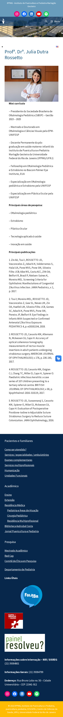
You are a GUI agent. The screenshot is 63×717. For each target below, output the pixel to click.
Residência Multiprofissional (22, 521)
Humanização (12, 470)
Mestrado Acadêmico (16, 550)
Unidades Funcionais (16, 475)
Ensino (8, 495)
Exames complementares (18, 460)
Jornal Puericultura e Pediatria (22, 531)
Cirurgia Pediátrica (17, 515)
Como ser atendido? (15, 449)
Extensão (10, 500)
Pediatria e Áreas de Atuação (22, 510)
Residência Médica (15, 505)
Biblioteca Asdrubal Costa (19, 526)
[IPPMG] (3, 21)
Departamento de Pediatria (20, 569)
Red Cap (9, 556)
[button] (46, 21)
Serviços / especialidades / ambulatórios (27, 454)
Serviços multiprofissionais (19, 465)
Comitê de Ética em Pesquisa (20, 561)
